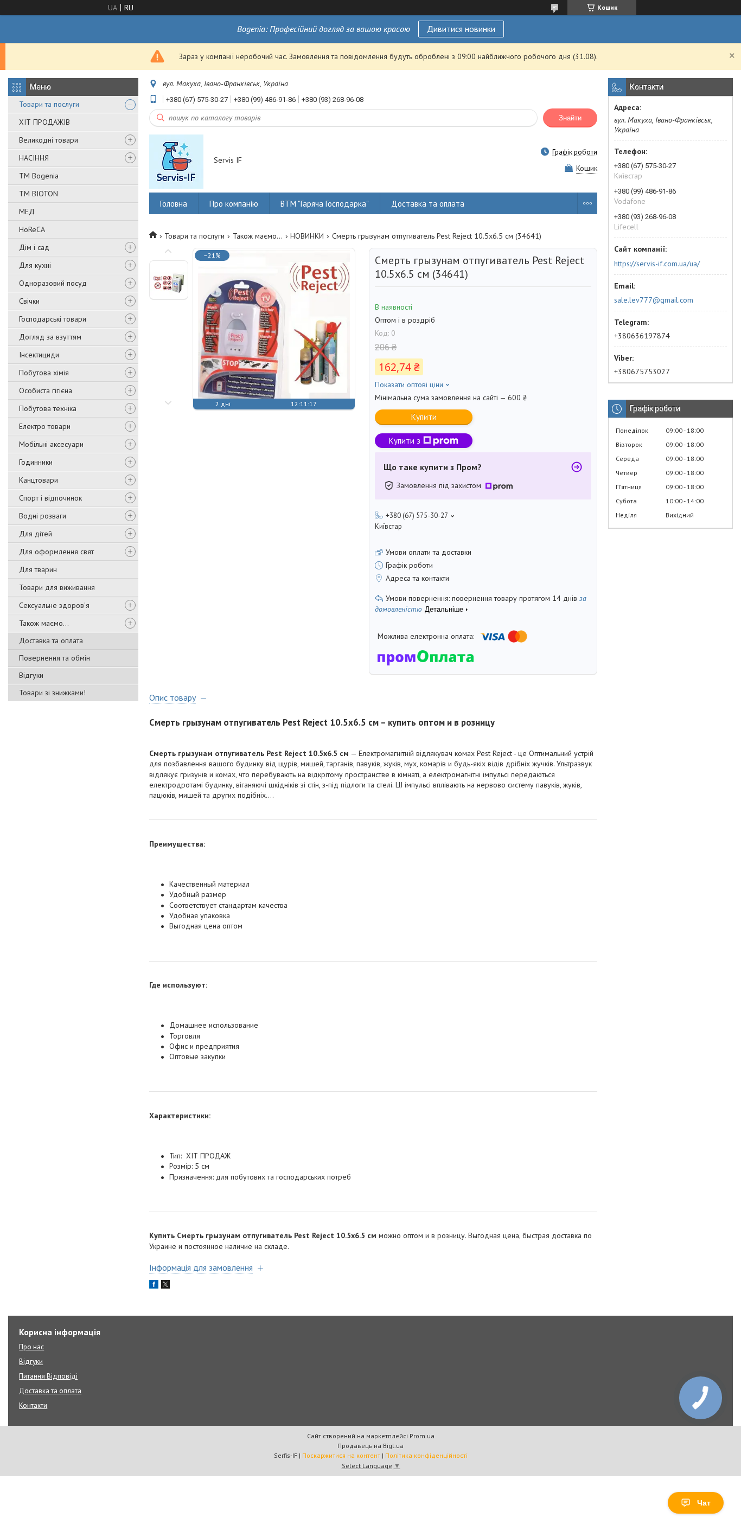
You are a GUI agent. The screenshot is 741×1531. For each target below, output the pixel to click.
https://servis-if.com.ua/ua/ (657, 263)
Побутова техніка (47, 408)
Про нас (31, 1346)
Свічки (29, 301)
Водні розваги (42, 516)
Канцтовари (38, 480)
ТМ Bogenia (39, 176)
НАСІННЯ (34, 158)
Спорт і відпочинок (50, 498)
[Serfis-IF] (176, 161)
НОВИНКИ (307, 236)
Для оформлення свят (56, 551)
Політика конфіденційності (426, 1455)
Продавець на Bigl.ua (370, 1446)
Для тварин (38, 569)
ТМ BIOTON (38, 193)
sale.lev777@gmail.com (653, 300)
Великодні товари (48, 140)
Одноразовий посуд (53, 283)
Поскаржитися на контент (341, 1455)
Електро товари (45, 426)
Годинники (36, 462)
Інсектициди (39, 355)
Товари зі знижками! (52, 692)
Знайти (570, 118)
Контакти (33, 1405)
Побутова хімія (44, 372)
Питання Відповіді (48, 1376)
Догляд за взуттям (50, 337)
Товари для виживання (57, 587)
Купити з (404, 440)
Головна (173, 204)
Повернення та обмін (54, 658)
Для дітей (35, 534)
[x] (165, 1286)
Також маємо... (44, 623)
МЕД (27, 211)
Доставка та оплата (51, 640)
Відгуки (31, 675)
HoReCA (32, 229)
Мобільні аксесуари (51, 444)
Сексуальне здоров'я (54, 605)
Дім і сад (34, 247)
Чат (704, 1502)
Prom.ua (422, 1436)
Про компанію (233, 204)
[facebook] (153, 1286)
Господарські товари (52, 319)
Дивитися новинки (461, 28)
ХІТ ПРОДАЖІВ (44, 122)
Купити (424, 417)
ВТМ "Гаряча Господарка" (324, 204)
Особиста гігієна (45, 390)
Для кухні (35, 265)
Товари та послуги (49, 104)
